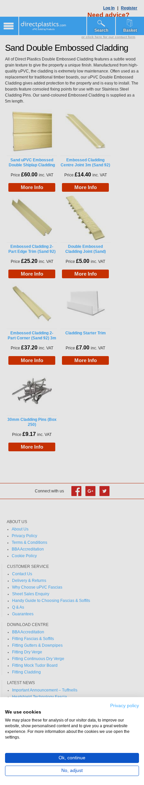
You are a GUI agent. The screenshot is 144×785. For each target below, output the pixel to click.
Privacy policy (124, 705)
